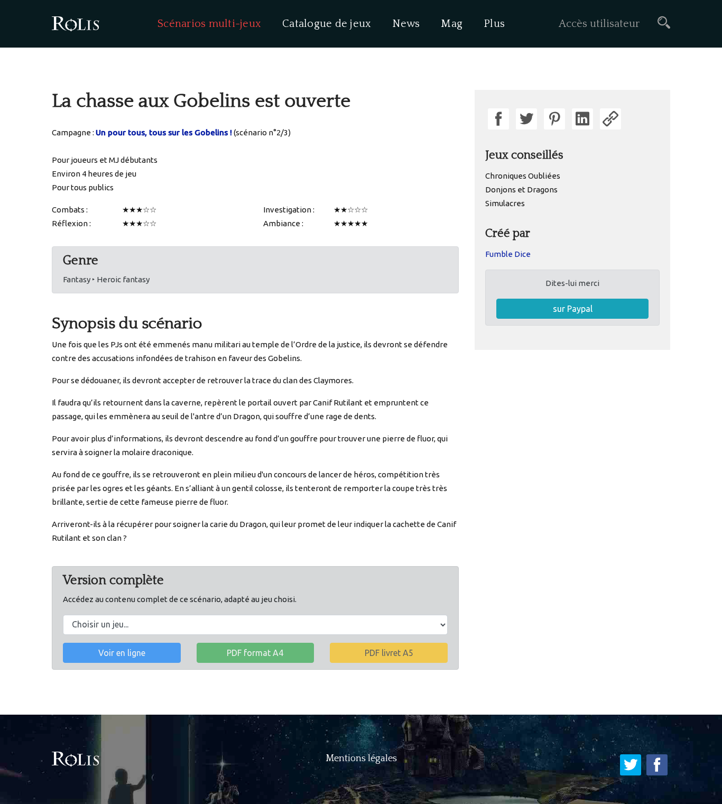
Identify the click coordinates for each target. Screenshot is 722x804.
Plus (494, 24)
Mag (451, 24)
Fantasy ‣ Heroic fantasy (106, 279)
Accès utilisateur (599, 24)
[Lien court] (610, 119)
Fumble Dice (508, 253)
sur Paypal (573, 308)
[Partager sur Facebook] (498, 119)
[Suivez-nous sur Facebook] (657, 764)
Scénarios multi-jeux (209, 24)
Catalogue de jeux (326, 24)
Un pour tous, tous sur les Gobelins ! (164, 132)
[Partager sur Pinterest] (554, 119)
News (406, 24)
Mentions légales (361, 758)
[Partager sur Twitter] (526, 119)
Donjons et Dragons (521, 189)
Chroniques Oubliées (522, 175)
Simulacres (505, 203)
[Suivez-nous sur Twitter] (630, 764)
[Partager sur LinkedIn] (582, 119)
